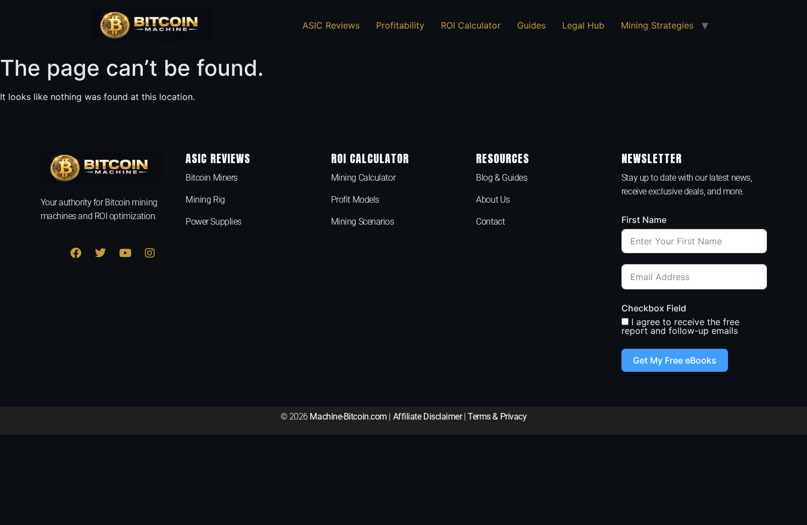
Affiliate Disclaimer (427, 416)
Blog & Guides (501, 177)
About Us (492, 199)
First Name (643, 219)
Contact (490, 221)
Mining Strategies (657, 25)
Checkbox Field (653, 308)
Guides (531, 25)
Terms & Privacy (497, 416)
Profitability (400, 25)
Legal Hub (583, 25)
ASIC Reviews (331, 25)
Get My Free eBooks (674, 360)
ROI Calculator (471, 25)
